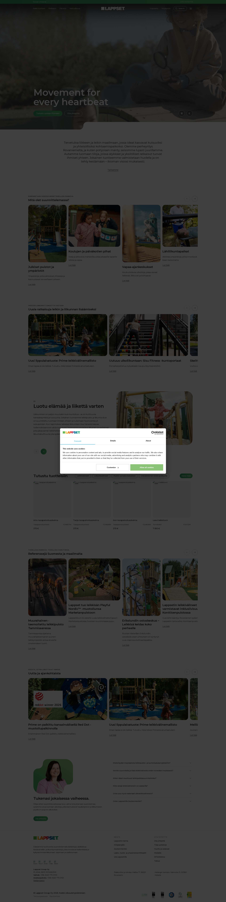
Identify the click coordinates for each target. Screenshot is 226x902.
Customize (111, 467)
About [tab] (148, 441)
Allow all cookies (147, 467)
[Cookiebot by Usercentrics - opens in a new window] (153, 433)
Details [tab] (113, 441)
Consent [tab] (77, 441)
